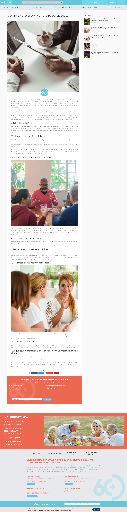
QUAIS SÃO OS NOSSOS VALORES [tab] (91, 453)
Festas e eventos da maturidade (101, 44)
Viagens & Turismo (38, 7)
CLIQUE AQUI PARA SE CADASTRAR (82, 503)
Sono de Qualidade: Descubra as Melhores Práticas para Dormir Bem (104, 28)
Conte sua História (103, 2)
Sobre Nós (113, 2)
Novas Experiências (86, 2)
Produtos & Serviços (16, 385)
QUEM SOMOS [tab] (35, 454)
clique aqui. (38, 153)
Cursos (95, 2)
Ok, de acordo (96, 509)
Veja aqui (35, 246)
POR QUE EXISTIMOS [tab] (54, 454)
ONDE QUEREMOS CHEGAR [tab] (72, 453)
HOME (9, 2)
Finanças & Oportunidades (89, 7)
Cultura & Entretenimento (63, 7)
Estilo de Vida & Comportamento (12, 7)
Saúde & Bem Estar (114, 7)
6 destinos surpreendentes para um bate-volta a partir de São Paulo (104, 19)
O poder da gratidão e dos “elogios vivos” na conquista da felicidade (105, 36)
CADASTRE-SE (121, 3)
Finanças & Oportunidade (18, 389)
